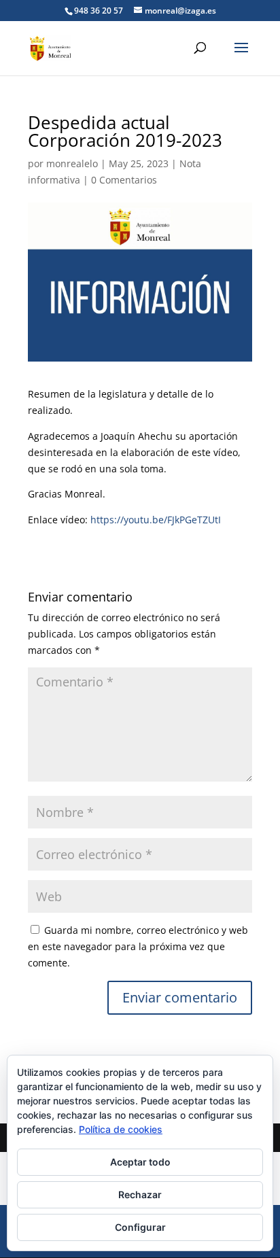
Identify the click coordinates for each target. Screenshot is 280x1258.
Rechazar (140, 1194)
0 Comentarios (124, 179)
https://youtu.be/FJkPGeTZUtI (155, 519)
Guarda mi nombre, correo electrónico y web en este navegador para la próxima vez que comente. (138, 946)
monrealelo (72, 163)
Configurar (140, 1227)
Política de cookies (120, 1129)
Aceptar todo (140, 1162)
